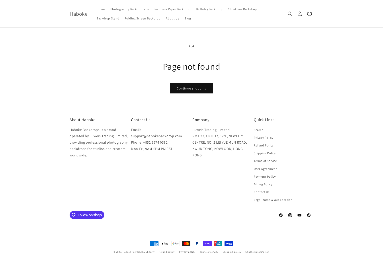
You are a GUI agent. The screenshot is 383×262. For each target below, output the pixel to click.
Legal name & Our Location (273, 200)
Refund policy (167, 251)
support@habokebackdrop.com (156, 136)
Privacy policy (187, 251)
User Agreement (265, 169)
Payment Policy (265, 176)
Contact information (257, 251)
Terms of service (209, 251)
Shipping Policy (265, 153)
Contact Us (262, 192)
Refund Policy (264, 145)
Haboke (127, 251)
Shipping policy (232, 251)
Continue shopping (192, 88)
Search (259, 130)
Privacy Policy (263, 138)
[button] (129, 9)
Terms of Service (265, 161)
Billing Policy (263, 184)
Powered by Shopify (143, 251)
